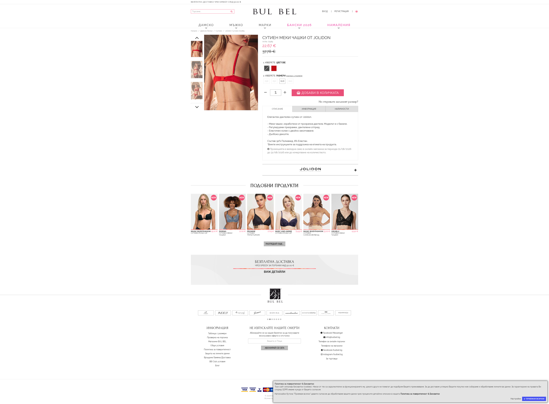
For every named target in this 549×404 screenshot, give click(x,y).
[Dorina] (274, 312)
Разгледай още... (275, 244)
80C (290, 81)
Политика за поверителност (217, 349)
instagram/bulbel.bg (333, 354)
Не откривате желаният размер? (338, 101)
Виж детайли (274, 271)
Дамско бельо (206, 31)
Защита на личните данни (217, 353)
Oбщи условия (217, 345)
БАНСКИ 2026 (299, 25)
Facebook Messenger (333, 333)
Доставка (226, 357)
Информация (309, 109)
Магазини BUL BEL (217, 341)
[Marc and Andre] (326, 312)
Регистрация (341, 11)
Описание (277, 109)
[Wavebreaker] (292, 312)
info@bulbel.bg (333, 337)
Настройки (516, 399)
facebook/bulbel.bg (332, 350)
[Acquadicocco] (343, 312)
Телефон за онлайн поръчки (332, 341)
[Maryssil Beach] (240, 312)
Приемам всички (535, 399)
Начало (194, 31)
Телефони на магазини (331, 346)
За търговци (331, 358)
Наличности (342, 109)
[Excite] (206, 312)
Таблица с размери (294, 76)
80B (282, 81)
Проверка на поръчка (217, 337)
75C (274, 81)
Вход (325, 11)
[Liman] (257, 312)
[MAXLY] (223, 312)
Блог (217, 365)
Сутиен (219, 31)
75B (266, 81)
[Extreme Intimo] (309, 312)
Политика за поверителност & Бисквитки (420, 394)
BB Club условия (217, 361)
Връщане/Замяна (212, 357)
